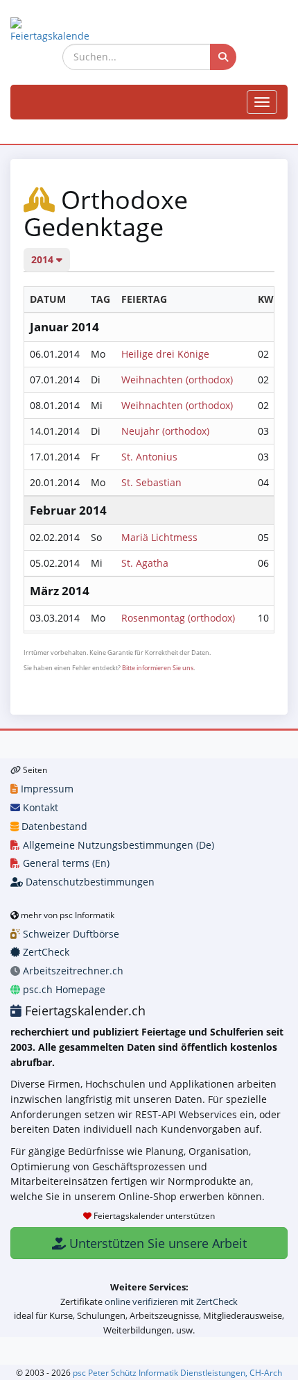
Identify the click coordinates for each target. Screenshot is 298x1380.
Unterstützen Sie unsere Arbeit (156, 1243)
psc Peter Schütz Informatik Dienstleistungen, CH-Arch (177, 1372)
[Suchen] (223, 57)
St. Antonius (149, 456)
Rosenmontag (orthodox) (178, 617)
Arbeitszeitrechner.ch (71, 970)
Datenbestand (53, 826)
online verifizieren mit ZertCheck (171, 1301)
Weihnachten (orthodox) (177, 379)
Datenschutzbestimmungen (89, 881)
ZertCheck (44, 951)
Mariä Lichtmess (159, 537)
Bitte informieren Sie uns (157, 667)
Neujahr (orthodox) (165, 431)
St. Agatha (144, 563)
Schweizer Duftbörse (69, 933)
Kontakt (39, 807)
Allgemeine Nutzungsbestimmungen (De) (117, 844)
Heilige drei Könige (165, 353)
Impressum (45, 788)
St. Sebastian (151, 482)
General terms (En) (64, 863)
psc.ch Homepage (62, 989)
